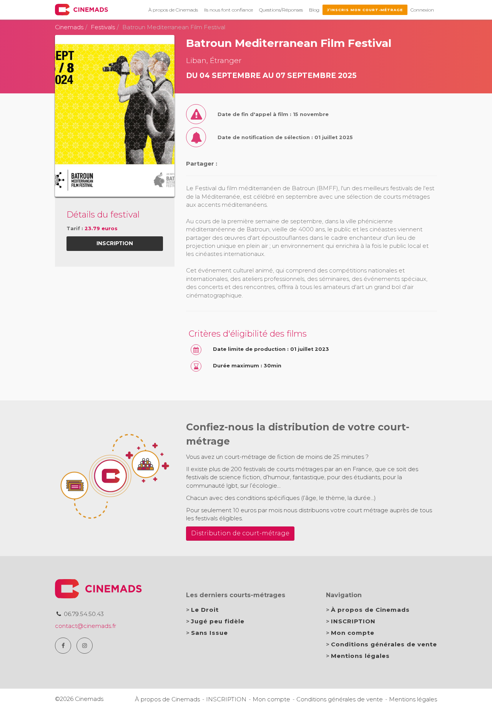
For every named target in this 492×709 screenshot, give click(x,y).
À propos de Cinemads (173, 10)
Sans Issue (209, 632)
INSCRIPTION (353, 621)
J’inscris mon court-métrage (365, 10)
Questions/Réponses (281, 10)
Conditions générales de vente (384, 644)
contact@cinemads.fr (85, 625)
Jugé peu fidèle (217, 621)
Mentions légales (360, 655)
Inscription (114, 243)
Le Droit (205, 609)
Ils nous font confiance (228, 10)
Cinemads (69, 27)
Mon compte (352, 632)
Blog (314, 10)
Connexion (422, 10)
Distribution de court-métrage (240, 533)
